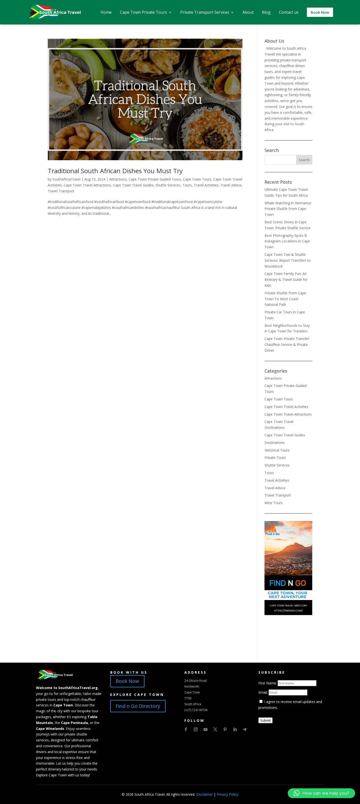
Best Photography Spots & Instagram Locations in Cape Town (287, 241)
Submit (265, 720)
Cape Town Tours (197, 179)
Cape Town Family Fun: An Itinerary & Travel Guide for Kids (286, 279)
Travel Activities (206, 185)
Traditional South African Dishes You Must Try (115, 170)
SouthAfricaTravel (66, 179)
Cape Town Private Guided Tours (155, 179)
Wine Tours (273, 502)
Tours (187, 185)
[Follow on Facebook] (186, 729)
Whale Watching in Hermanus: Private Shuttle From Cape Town (288, 209)
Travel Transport (61, 191)
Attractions (118, 179)
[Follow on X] (215, 729)
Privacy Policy (227, 794)
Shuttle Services (168, 185)
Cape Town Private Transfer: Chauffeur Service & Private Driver (287, 344)
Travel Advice (230, 185)
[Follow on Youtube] (205, 729)
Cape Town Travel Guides (133, 185)
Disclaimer (204, 794)
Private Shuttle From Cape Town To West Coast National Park (285, 299)
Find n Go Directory (138, 706)
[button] (321, 793)
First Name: (268, 683)
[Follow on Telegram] (245, 729)
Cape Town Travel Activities (286, 406)
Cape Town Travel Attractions (87, 185)
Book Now (127, 681)
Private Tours (275, 457)
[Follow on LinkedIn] (235, 729)
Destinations (274, 442)
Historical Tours (276, 450)
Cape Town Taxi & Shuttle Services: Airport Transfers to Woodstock (287, 260)
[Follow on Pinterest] (225, 729)
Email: (263, 692)
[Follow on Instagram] (196, 729)
